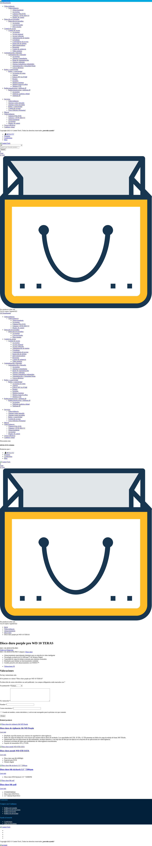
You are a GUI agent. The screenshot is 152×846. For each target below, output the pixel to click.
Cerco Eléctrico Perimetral (16, 110)
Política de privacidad (11, 813)
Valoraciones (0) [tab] (9, 666)
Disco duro (7, 633)
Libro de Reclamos (10, 823)
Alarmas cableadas (18, 62)
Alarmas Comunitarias (19, 58)
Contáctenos (8, 138)
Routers (14, 79)
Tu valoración (5, 701)
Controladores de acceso (20, 42)
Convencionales (17, 25)
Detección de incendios (11, 19)
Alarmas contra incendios (16, 105)
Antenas (15, 75)
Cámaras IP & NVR (19, 14)
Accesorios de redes (18, 73)
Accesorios (16, 12)
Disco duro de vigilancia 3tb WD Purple (17, 728)
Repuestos (15, 47)
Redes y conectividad (11, 69)
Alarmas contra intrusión (16, 103)
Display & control (18, 17)
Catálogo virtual (9, 127)
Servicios (7, 99)
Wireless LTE (16, 86)
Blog (5, 140)
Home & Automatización (20, 60)
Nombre (3, 704)
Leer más (3, 732)
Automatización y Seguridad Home (23, 66)
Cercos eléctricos (17, 68)
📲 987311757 (9, 134)
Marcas (6, 112)
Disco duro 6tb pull (8, 784)
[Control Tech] (5, 1)
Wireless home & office (20, 84)
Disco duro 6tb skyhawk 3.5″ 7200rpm (16, 769)
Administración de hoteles (20, 38)
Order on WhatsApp (6, 650)
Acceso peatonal (17, 34)
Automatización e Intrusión (13, 53)
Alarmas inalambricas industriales (23, 64)
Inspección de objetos (19, 43)
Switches (15, 81)
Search (3, 149)
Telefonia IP (16, 95)
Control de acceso (10, 28)
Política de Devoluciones (12, 810)
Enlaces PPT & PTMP (19, 77)
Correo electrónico (6, 708)
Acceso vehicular (18, 36)
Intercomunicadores (18, 45)
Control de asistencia (19, 49)
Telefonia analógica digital (21, 94)
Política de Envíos (10, 811)
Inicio (6, 627)
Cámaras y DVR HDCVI (20, 15)
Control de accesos (14, 108)
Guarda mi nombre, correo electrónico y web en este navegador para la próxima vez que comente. (34, 712)
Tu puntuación (5, 686)
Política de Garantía (10, 808)
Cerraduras (16, 40)
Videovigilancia (9, 6)
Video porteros (17, 51)
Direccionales (16, 27)
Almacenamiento (17, 10)
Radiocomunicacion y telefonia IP (15, 88)
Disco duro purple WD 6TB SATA (14, 751)
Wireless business (18, 82)
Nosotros (7, 136)
